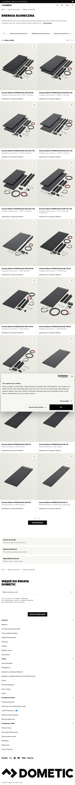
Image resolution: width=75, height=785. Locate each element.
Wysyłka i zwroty (7, 650)
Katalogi (10, 646)
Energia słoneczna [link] (29, 9)
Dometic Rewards (7, 663)
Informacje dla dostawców (10, 732)
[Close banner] (72, 376)
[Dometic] (7, 5)
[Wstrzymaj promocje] (3, 1)
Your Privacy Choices (36, 407)
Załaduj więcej (37, 522)
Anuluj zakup (6, 654)
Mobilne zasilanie (14, 9)
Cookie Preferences (8, 710)
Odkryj (4, 659)
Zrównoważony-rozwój (9, 736)
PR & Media (11, 741)
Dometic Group (13, 728)
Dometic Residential (14, 685)
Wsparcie (5, 620)
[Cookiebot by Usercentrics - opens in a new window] (59, 376)
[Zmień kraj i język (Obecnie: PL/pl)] (72, 1)
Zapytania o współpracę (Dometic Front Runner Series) (18, 676)
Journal (4, 680)
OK (61, 407)
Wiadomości (12, 745)
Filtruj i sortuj (9, 40)
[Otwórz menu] (72, 5)
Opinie (4, 693)
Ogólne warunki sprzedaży (10, 715)
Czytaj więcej (47, 23)
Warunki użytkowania (8, 719)
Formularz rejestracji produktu (11, 629)
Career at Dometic (13, 749)
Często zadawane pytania (9, 633)
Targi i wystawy (6, 689)
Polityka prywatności (8, 702)
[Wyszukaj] (57, 5)
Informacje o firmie (8, 723)
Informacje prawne (8, 697)
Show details (64, 401)
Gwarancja (5, 642)
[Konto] (62, 5)
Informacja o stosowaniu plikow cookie (14, 706)
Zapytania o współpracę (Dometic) (12, 672)
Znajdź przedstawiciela (9, 637)
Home (3, 9)
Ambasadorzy (6, 667)
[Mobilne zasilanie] (4, 34)
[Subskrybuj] (71, 592)
